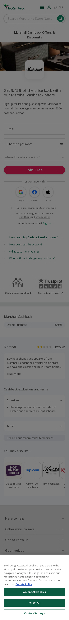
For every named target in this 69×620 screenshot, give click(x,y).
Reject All (34, 602)
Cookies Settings (34, 613)
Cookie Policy (24, 584)
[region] (34, 587)
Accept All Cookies (34, 592)
